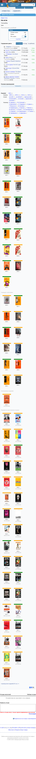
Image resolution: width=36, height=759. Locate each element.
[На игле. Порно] (18, 336)
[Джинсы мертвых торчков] (7, 269)
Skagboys (8, 46)
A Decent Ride (15, 68)
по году (25, 43)
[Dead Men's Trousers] (7, 677)
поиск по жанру (20, 7)
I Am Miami (15, 54)
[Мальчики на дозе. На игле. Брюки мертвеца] (18, 353)
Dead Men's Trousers (9, 78)
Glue (10, 52)
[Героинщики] (7, 238)
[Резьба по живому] (18, 238)
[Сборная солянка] (18, 174)
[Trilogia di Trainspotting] (7, 403)
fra (8, 727)
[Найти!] (33, 4)
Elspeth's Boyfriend (15, 61)
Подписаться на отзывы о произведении (25, 718)
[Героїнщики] (7, 550)
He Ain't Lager (17, 64)
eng (6, 727)
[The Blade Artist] (7, 580)
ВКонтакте (11, 730)
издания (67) (16, 11)
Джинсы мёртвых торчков (12, 77)
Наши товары (24, 730)
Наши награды (31, 727)
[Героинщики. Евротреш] (18, 320)
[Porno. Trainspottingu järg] (7, 629)
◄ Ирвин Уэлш (6, 11)
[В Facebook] (31, 687)
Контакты (24, 727)
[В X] (33, 687)
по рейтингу (31, 43)
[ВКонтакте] (30, 687)
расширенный (29, 7)
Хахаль (8, 61)
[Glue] (18, 422)
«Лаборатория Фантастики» (21, 739)
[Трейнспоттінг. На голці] (7, 532)
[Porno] (18, 454)
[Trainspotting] (7, 320)
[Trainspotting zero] (18, 581)
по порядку (19, 43)
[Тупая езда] (7, 222)
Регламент (15, 727)
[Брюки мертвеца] (18, 368)
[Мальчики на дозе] (18, 189)
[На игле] (7, 127)
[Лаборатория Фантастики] (7, 5)
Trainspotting (13, 50)
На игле (7, 50)
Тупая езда (8, 68)
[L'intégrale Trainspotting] (7, 612)
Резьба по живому (10, 71)
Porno (11, 57)
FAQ (20, 727)
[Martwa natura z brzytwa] (18, 613)
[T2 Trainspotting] (18, 628)
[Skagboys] (18, 533)
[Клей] (18, 159)
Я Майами (9, 54)
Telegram (17, 730)
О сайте (2, 727)
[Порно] (7, 158)
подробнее (18, 39)
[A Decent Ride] (7, 565)
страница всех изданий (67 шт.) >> (10, 683)
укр (10, 727)
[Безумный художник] (7, 368)
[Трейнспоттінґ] (18, 645)
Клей (6, 52)
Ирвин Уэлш (4, 18)
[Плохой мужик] (18, 304)
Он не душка (9, 64)
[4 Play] (18, 438)
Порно (7, 57)
